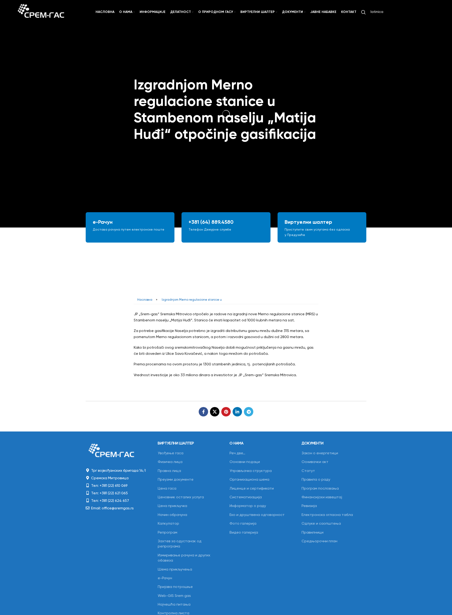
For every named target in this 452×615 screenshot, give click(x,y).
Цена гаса (167, 489)
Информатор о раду (248, 506)
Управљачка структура (251, 471)
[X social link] (214, 411)
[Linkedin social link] (237, 411)
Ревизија (309, 506)
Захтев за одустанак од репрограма (180, 543)
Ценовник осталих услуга (181, 497)
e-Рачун (165, 578)
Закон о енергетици (320, 453)
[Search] (363, 12)
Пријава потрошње (175, 587)
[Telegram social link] (248, 411)
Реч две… (237, 453)
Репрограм (167, 533)
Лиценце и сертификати (252, 489)
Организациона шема (249, 480)
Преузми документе (176, 480)
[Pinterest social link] (226, 411)
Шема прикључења (175, 569)
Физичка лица (170, 462)
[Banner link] (130, 227)
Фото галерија (243, 524)
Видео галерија (244, 533)
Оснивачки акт (315, 462)
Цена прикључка (172, 506)
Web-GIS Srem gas (174, 596)
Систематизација (246, 497)
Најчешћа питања (174, 605)
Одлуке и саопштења (321, 524)
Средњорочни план (319, 541)
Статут (308, 471)
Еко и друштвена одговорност (257, 515)
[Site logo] (41, 12)
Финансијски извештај (322, 497)
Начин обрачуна (172, 515)
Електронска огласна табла (327, 515)
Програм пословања (320, 489)
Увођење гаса (170, 453)
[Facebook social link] (203, 411)
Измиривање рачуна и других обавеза (184, 558)
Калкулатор (168, 524)
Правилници (312, 533)
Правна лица (169, 471)
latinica (377, 12)
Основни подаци (245, 462)
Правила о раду (316, 480)
